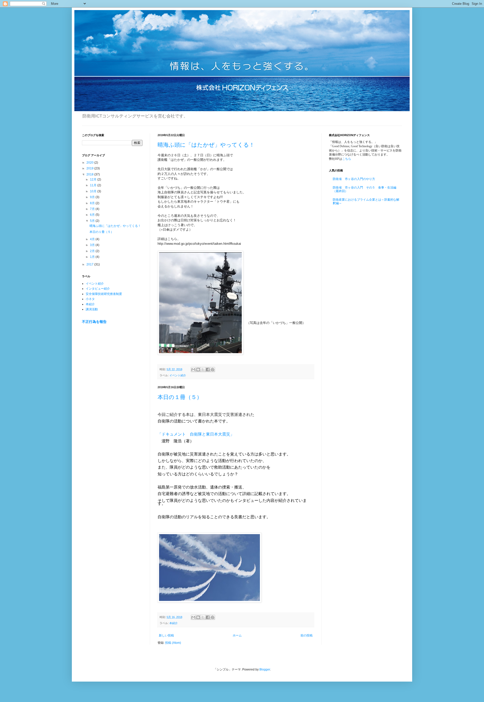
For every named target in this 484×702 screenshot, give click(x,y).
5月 (93, 221)
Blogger (264, 669)
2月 (93, 251)
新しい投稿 (166, 635)
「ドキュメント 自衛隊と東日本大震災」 (196, 434)
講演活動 (92, 309)
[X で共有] (202, 369)
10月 (93, 191)
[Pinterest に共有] (212, 369)
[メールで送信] (193, 369)
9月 (93, 197)
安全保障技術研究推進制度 (104, 294)
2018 (90, 174)
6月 (93, 215)
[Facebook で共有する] (207, 369)
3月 (93, 245)
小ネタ (90, 299)
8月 (93, 203)
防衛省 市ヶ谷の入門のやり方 (354, 179)
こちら (346, 159)
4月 (93, 239)
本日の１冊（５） (180, 397)
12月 (93, 179)
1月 (93, 257)
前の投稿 (306, 635)
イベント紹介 (177, 375)
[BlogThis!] (198, 369)
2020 (90, 162)
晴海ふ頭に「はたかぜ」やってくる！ (206, 145)
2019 (90, 168)
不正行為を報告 (94, 322)
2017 (90, 264)
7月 (93, 209)
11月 (93, 185)
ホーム (237, 635)
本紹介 (173, 623)
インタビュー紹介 (98, 288)
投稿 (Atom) (173, 643)
